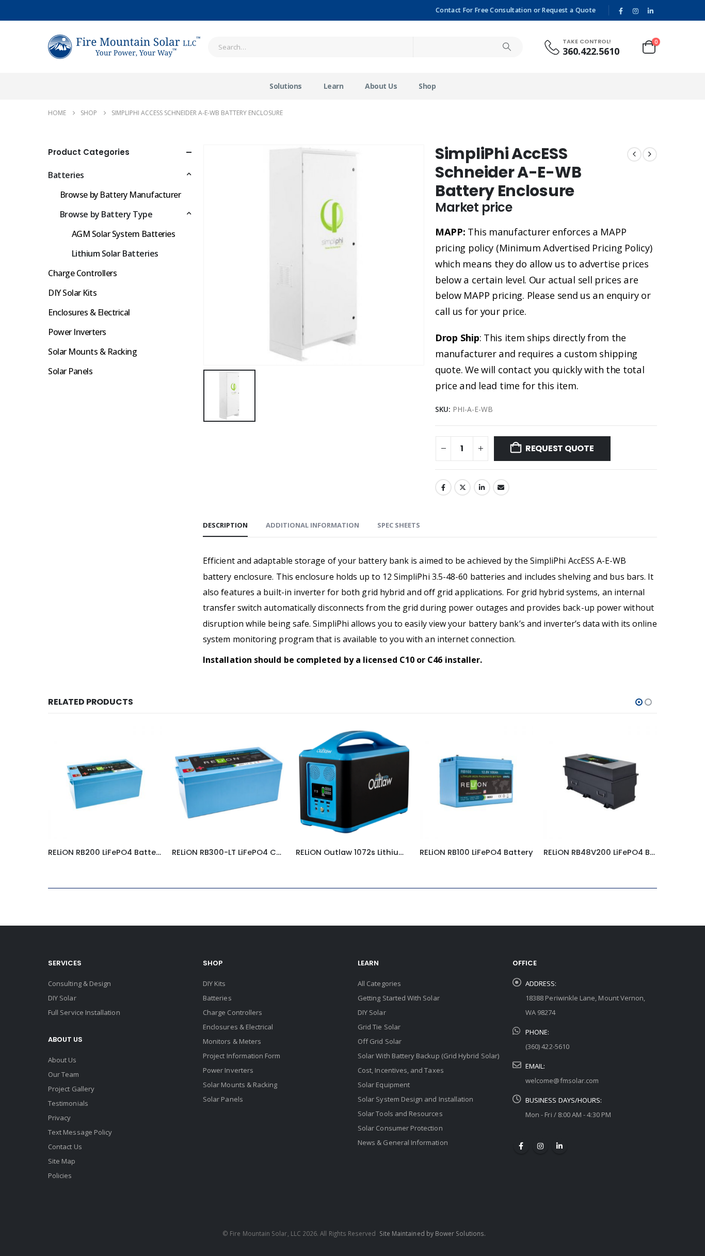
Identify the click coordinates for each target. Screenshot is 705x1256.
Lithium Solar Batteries (115, 253)
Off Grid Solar (380, 1041)
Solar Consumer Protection (400, 1128)
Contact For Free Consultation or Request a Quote (516, 10)
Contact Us (65, 1146)
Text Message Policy (80, 1132)
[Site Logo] (124, 47)
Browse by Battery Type (106, 214)
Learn (334, 86)
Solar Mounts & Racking (92, 351)
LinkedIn (482, 487)
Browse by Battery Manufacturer (120, 194)
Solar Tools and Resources (400, 1113)
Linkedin (559, 1146)
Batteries (66, 175)
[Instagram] (636, 11)
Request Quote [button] (144, 743)
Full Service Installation (84, 1012)
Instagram (540, 1146)
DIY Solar (62, 998)
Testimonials (68, 1103)
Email (501, 487)
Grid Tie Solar (379, 1026)
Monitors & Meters (232, 1041)
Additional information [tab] (312, 525)
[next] (650, 154)
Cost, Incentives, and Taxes (401, 1070)
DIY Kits (214, 983)
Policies (60, 1175)
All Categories (379, 983)
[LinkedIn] (650, 11)
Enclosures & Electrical (89, 312)
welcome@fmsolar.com (562, 1080)
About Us (381, 86)
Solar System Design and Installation (415, 1099)
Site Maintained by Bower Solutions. (432, 1233)
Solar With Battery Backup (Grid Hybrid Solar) (428, 1055)
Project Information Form (242, 1055)
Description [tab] (225, 525)
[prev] (634, 154)
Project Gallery (71, 1088)
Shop (427, 86)
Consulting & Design (79, 983)
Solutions (285, 86)
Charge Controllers (82, 273)
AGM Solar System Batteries (123, 234)
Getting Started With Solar (399, 998)
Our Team (63, 1074)
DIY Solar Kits (72, 292)
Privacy (59, 1117)
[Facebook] (621, 11)
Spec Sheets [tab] (398, 525)
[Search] (507, 47)
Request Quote (559, 448)
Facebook (443, 487)
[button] (639, 702)
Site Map (62, 1161)
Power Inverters (77, 332)
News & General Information (403, 1142)
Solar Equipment (384, 1084)
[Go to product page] (105, 782)
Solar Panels (70, 371)
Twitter (462, 487)
